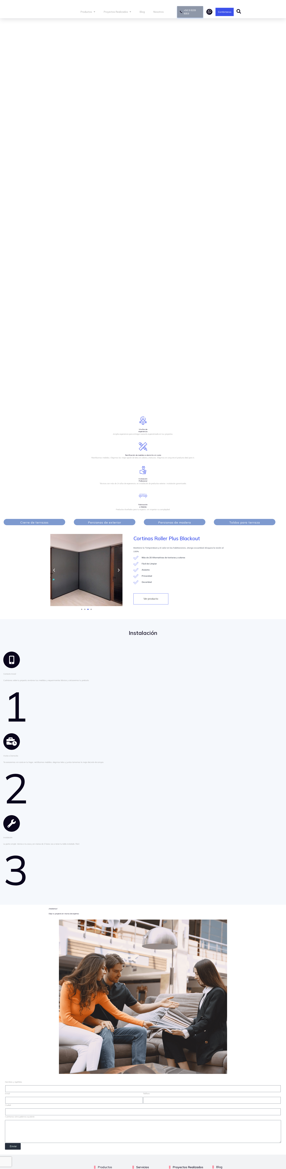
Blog (142, 11)
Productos (86, 11)
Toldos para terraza (244, 522)
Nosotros (158, 11)
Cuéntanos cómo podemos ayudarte (19, 1117)
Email (7, 1093)
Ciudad (8, 1105)
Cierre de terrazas (34, 522)
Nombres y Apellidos (13, 1082)
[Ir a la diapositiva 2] (88, 609)
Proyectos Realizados (116, 11)
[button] (54, 570)
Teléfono (146, 1093)
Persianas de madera (174, 522)
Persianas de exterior (104, 522)
